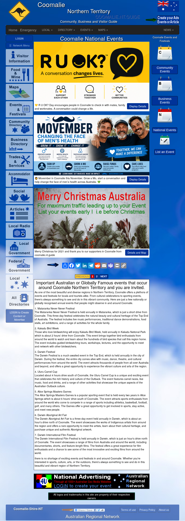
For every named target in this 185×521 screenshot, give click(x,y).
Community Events (165, 69)
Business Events (164, 100)
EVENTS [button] (85, 30)
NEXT (103, 276)
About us (164, 509)
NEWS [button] (168, 30)
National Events (164, 130)
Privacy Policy (147, 509)
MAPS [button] (102, 30)
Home (13, 29)
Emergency (28, 29)
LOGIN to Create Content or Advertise (19, 316)
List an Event (164, 152)
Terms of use (128, 509)
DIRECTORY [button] (65, 30)
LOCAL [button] (46, 30)
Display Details (137, 106)
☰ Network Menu (19, 45)
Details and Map (137, 252)
